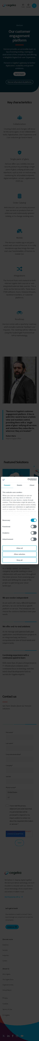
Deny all (19, 560)
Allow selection (19, 554)
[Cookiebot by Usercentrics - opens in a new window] (28, 479)
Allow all (19, 548)
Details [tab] (19, 485)
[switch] (34, 526)
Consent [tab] (7, 485)
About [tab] (32, 485)
